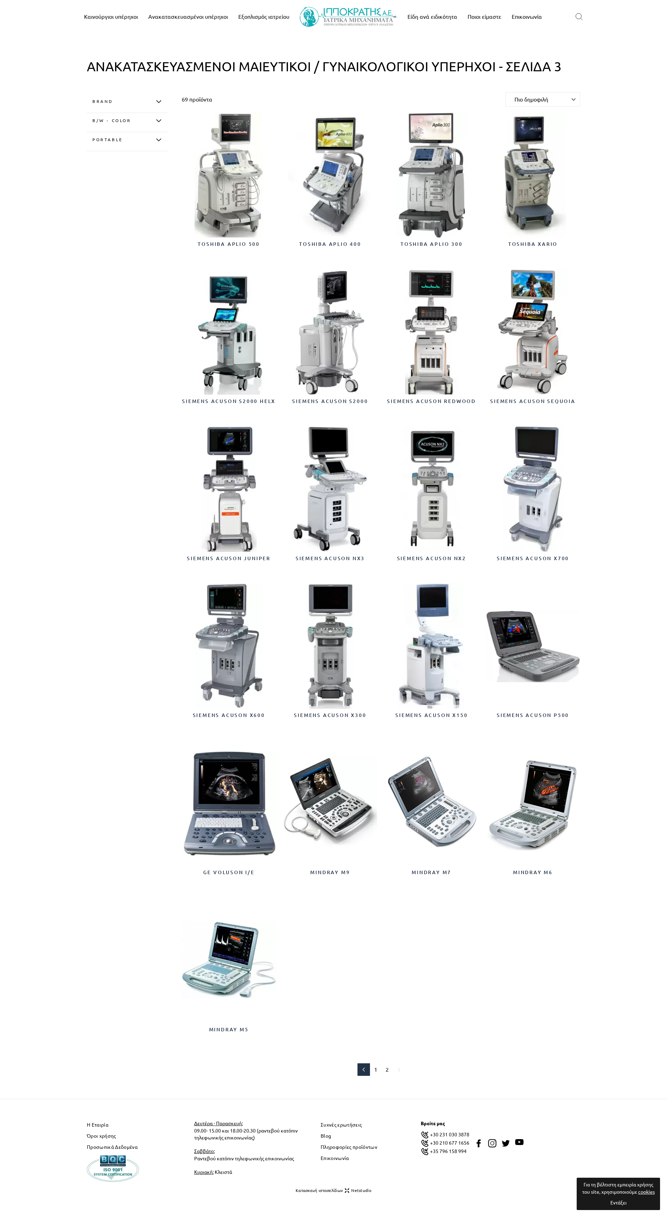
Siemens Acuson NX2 (431, 558)
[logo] (348, 17)
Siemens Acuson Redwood (431, 401)
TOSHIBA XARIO (533, 244)
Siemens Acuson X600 (229, 715)
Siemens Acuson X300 (330, 715)
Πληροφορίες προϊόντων (349, 1147)
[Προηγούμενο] (363, 1069)
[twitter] (506, 1143)
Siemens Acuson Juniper (229, 558)
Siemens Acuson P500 (533, 715)
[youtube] (519, 1142)
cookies (646, 1192)
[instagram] (492, 1143)
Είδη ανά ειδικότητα (432, 17)
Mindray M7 (431, 872)
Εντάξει (618, 1203)
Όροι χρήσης (101, 1136)
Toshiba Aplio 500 (229, 244)
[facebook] (479, 1143)
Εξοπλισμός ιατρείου (263, 17)
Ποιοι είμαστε (484, 17)
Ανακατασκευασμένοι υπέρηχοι (188, 17)
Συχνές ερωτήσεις (341, 1125)
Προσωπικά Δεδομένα (112, 1147)
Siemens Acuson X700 (533, 558)
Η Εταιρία (97, 1125)
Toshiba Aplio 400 (330, 244)
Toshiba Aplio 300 (432, 244)
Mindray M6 (533, 872)
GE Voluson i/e (229, 872)
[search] (579, 17)
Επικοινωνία (527, 17)
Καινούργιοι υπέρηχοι (111, 17)
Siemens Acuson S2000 (330, 401)
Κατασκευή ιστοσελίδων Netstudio (333, 1190)
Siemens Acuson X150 (431, 715)
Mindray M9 (330, 872)
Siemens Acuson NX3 (330, 558)
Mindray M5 (229, 1029)
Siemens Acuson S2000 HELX (228, 401)
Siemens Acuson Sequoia (533, 401)
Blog (326, 1136)
